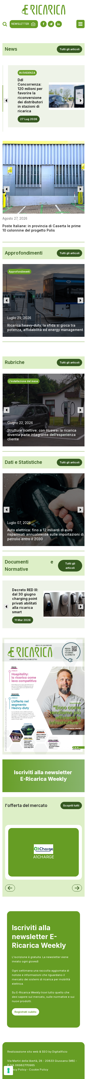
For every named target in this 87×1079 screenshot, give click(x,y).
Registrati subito (25, 1012)
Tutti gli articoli (69, 49)
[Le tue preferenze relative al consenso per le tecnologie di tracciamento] (8, 1070)
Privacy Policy (16, 1069)
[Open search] (4, 24)
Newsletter (20, 23)
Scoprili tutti (71, 805)
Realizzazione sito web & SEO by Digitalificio (37, 1051)
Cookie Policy (38, 1069)
